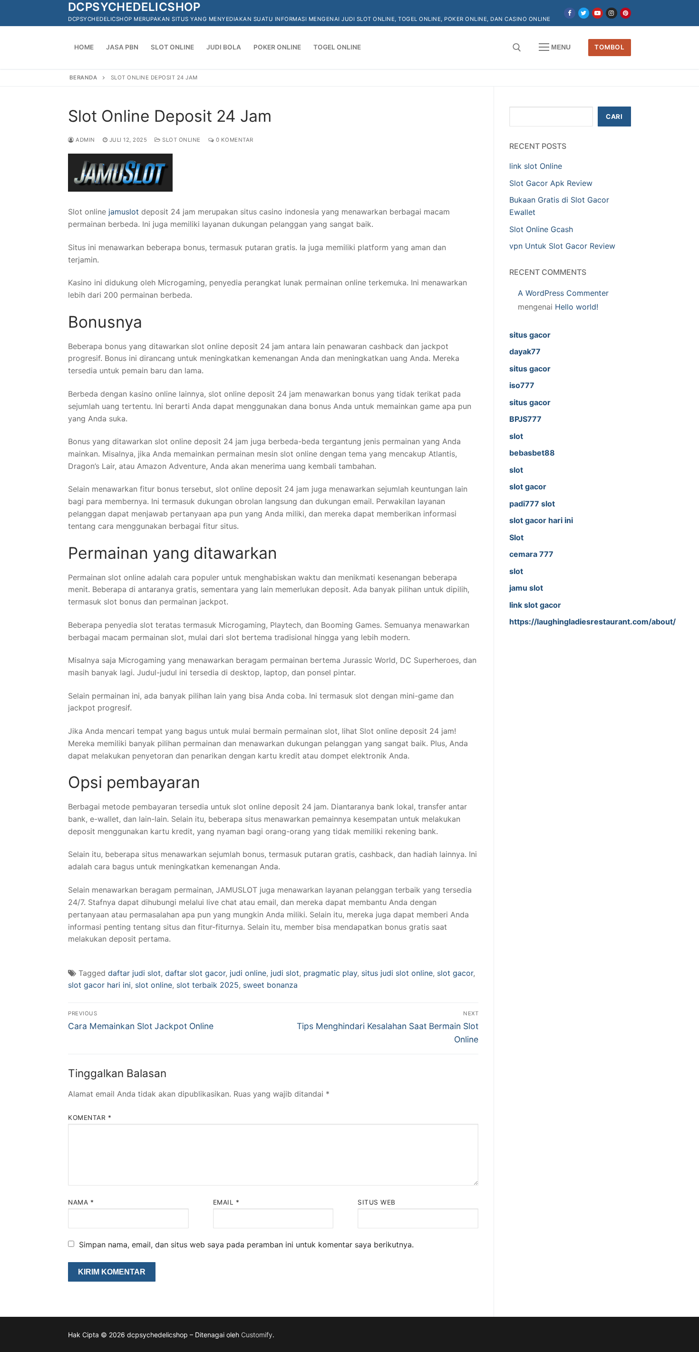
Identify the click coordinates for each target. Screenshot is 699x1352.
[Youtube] (597, 13)
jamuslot (123, 211)
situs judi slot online (397, 973)
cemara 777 (531, 554)
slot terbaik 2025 (207, 985)
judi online (248, 973)
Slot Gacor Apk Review (550, 183)
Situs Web (377, 1202)
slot (516, 436)
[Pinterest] (625, 13)
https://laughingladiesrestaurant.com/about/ (592, 621)
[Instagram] (611, 13)
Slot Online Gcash (541, 229)
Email (226, 1202)
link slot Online (535, 166)
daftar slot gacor (195, 973)
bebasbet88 (532, 452)
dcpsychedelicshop (134, 7)
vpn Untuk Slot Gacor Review (562, 246)
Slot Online (181, 139)
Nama (81, 1202)
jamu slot (526, 588)
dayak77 (525, 351)
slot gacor (455, 973)
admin (84, 139)
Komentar (89, 1117)
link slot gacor (535, 605)
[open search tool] (517, 47)
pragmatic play (330, 973)
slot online (153, 985)
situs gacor (530, 335)
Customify (256, 1335)
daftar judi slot (134, 973)
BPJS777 (525, 419)
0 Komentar (233, 139)
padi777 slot (532, 503)
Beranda (83, 77)
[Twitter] (583, 13)
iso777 (521, 385)
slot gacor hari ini (99, 985)
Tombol (609, 47)
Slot (516, 537)
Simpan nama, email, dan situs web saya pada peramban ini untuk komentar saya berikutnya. (246, 1244)
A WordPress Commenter (563, 293)
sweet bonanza (270, 985)
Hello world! (576, 306)
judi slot (285, 973)
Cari (614, 116)
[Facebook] (569, 13)
